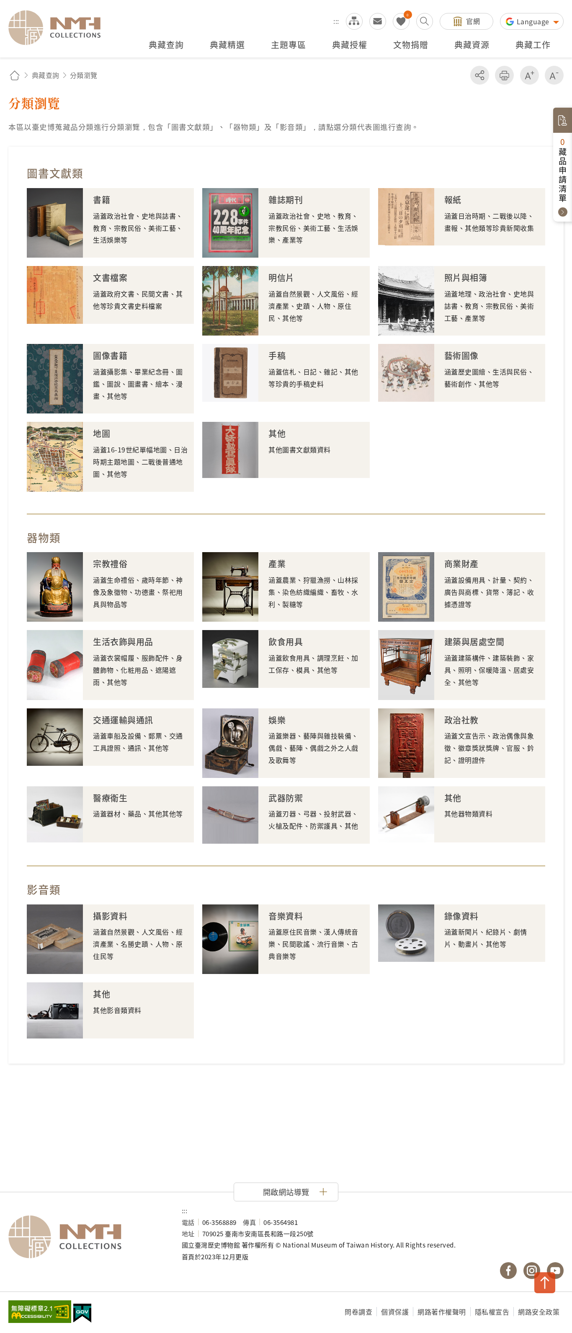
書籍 (101, 200)
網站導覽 (354, 21)
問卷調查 (358, 1311)
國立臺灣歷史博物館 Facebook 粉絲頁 (508, 1270)
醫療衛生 (110, 798)
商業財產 (461, 564)
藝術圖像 (461, 355)
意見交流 (377, 21)
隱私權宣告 (492, 1311)
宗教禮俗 (110, 564)
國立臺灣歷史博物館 (86, 1237)
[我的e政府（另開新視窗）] (82, 1314)
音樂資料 (285, 916)
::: (336, 21)
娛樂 (277, 720)
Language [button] (534, 21)
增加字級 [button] (529, 75)
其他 (277, 433)
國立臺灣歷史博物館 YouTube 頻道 (555, 1270)
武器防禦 (285, 798)
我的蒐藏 (401, 21)
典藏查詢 (45, 75)
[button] (286, 1192)
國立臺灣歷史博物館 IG (531, 1270)
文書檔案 (110, 277)
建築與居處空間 (474, 642)
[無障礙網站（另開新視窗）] (39, 1312)
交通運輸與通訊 (123, 720)
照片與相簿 (465, 277)
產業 (277, 564)
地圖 (101, 433)
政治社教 (461, 720)
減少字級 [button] (554, 75)
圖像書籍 (110, 355)
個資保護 (395, 1311)
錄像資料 (461, 916)
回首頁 (14, 75)
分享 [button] (479, 75)
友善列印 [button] (504, 75)
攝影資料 (110, 916)
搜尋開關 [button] (424, 21)
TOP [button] (544, 1282)
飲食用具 (285, 642)
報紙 (452, 200)
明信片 (281, 277)
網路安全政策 (538, 1311)
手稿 (277, 355)
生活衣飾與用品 (123, 642)
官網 (473, 21)
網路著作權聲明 (441, 1311)
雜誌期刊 (285, 200)
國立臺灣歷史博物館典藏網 (59, 27)
